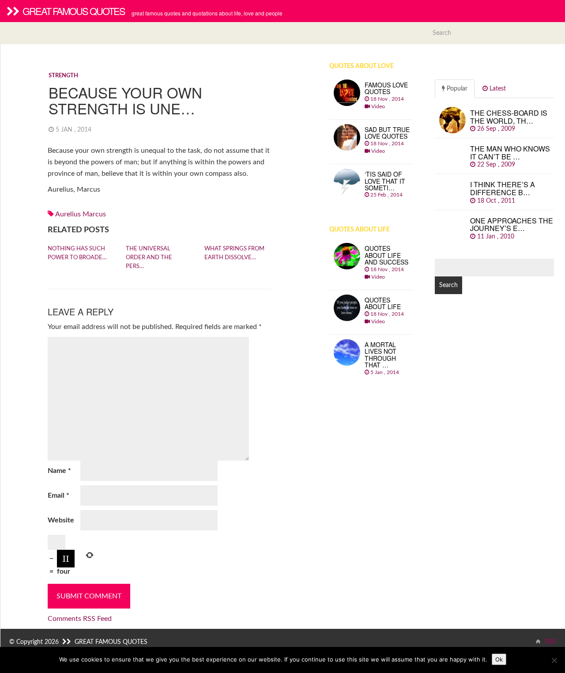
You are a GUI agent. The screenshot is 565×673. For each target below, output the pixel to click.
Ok (499, 659)
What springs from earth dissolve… (234, 253)
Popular (456, 89)
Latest (497, 89)
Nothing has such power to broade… (77, 253)
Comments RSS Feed (80, 618)
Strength (63, 76)
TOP (549, 642)
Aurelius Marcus (80, 214)
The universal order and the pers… (149, 257)
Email (58, 495)
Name (59, 470)
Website (61, 520)
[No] (554, 660)
